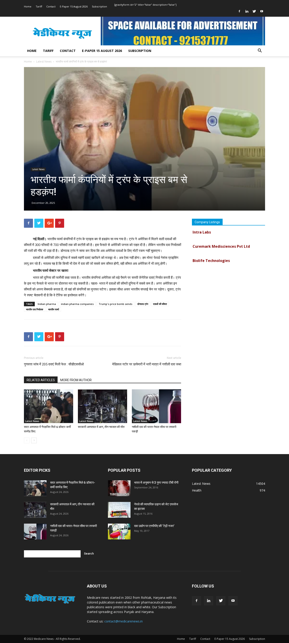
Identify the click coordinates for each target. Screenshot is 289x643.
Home (27, 6)
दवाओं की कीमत (160, 304)
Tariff (39, 6)
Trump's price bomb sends (115, 304)
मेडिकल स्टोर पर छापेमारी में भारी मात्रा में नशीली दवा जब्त (146, 364)
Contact (51, 6)
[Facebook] (239, 11)
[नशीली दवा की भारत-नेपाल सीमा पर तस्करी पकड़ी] (156, 406)
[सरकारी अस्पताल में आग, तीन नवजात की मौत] (102, 406)
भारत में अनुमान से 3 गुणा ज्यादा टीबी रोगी (156, 482)
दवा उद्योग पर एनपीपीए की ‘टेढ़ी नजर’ (154, 526)
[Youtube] (261, 11)
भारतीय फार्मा (53, 309)
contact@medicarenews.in (123, 621)
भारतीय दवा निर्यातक (34, 309)
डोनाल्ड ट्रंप (142, 304)
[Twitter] (254, 11)
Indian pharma (47, 304)
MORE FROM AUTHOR (76, 380)
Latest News (43, 61)
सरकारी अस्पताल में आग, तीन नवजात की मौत (101, 427)
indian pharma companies (77, 304)
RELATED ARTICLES (41, 380)
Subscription (99, 6)
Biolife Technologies (211, 255)
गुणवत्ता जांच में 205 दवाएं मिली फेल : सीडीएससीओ (54, 364)
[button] (259, 51)
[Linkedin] (246, 11)
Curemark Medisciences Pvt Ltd (221, 240)
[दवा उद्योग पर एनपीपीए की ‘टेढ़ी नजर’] (119, 531)
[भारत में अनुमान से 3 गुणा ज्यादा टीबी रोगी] (119, 488)
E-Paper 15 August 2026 (74, 6)
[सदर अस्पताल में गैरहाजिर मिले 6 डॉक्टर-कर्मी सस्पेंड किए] (48, 406)
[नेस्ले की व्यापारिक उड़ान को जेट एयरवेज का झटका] (119, 510)
